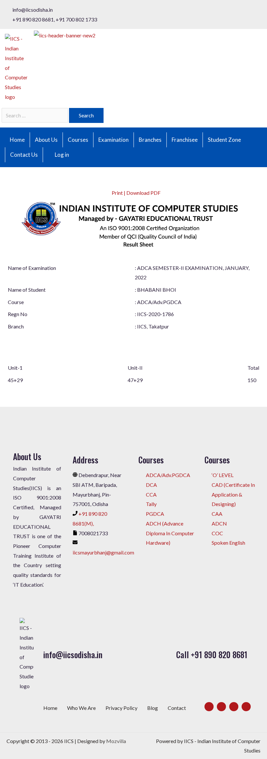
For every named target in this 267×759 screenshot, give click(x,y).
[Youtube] (246, 706)
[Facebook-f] (209, 706)
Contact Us (24, 154)
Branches (150, 139)
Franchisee (185, 139)
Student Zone (224, 139)
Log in (62, 154)
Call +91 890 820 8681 (211, 654)
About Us (46, 139)
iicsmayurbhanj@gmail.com (103, 552)
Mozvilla (116, 741)
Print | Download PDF (136, 193)
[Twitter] (221, 706)
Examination (113, 139)
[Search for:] (35, 115)
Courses (78, 139)
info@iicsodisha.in (73, 654)
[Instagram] (233, 706)
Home (17, 139)
